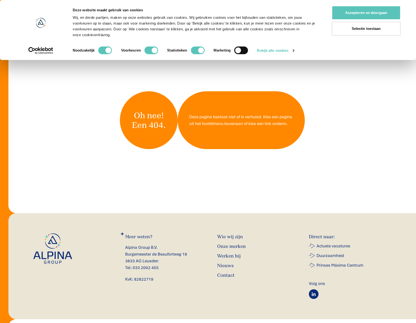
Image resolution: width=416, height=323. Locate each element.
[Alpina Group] (52, 248)
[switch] (151, 50)
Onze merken (231, 246)
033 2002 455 (146, 267)
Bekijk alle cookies (272, 50)
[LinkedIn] (313, 294)
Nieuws (225, 266)
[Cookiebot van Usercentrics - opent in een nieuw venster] (41, 50)
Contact (225, 275)
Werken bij (229, 256)
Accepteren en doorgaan (366, 13)
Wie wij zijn (230, 237)
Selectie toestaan (366, 28)
